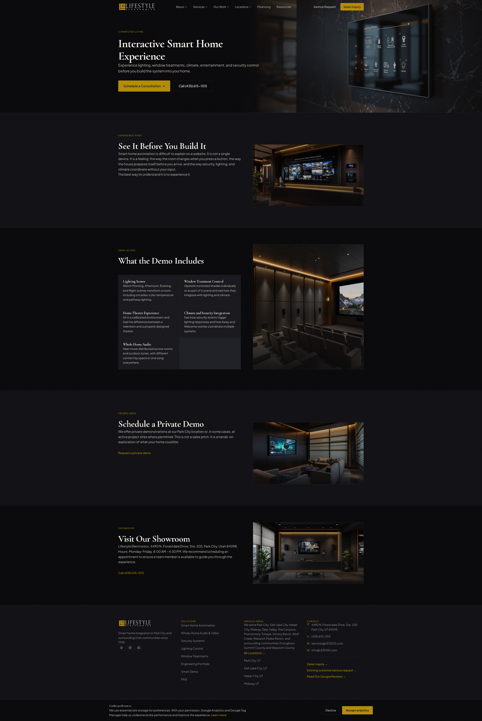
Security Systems (193, 640)
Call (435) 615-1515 (193, 86)
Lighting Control (192, 648)
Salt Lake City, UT (255, 668)
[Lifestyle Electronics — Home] (137, 6)
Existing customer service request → (331, 670)
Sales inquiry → (317, 664)
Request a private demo (134, 453)
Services (199, 6)
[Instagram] (130, 647)
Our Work (220, 6)
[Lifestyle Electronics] (135, 623)
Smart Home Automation (198, 625)
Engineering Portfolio (195, 664)
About (180, 6)
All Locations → (254, 653)
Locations (242, 6)
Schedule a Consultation (142, 86)
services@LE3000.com (327, 643)
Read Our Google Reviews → (326, 676)
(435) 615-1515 (320, 636)
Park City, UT (252, 660)
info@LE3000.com (324, 650)
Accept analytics (357, 710)
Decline (331, 710)
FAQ (184, 679)
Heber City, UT (253, 676)
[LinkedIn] (139, 647)
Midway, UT (251, 683)
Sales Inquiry (352, 6)
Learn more (218, 715)
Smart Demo (189, 671)
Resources (284, 6)
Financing (264, 6)
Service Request (324, 6)
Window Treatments (194, 656)
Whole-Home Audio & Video (200, 633)
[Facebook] (121, 647)
